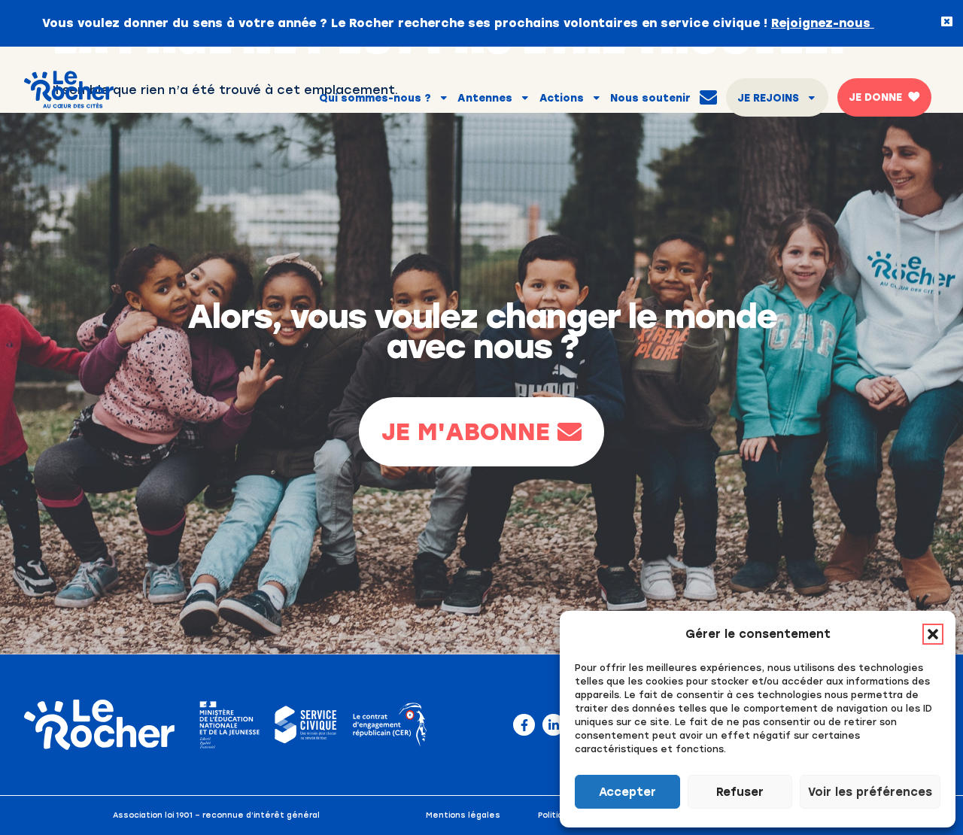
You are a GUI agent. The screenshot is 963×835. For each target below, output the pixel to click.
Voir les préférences (870, 792)
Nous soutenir (650, 98)
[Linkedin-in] (553, 725)
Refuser (740, 792)
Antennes (484, 98)
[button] (932, 634)
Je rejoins (768, 98)
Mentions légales (463, 815)
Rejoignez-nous (822, 23)
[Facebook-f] (524, 725)
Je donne (875, 97)
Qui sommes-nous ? (375, 98)
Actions (561, 98)
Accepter (627, 792)
